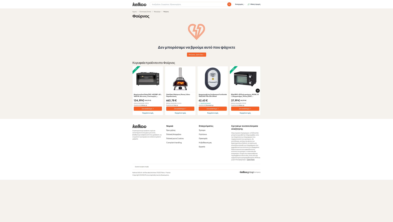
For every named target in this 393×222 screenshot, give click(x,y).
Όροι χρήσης (171, 130)
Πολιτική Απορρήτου (173, 134)
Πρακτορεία (203, 138)
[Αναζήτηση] (229, 4)
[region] (196, 91)
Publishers (203, 134)
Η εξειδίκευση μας (205, 142)
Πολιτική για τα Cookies (175, 138)
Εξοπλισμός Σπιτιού (145, 11)
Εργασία (202, 147)
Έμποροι (202, 130)
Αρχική (134, 11)
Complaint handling (174, 142)
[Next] (258, 91)
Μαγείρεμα (157, 11)
